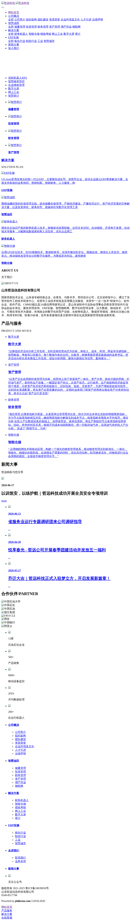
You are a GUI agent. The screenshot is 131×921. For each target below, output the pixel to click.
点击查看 (6, 61)
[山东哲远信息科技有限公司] (65, 3)
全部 (11, 19)
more (4, 500)
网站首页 (13, 12)
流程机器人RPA (17, 77)
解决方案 (7, 160)
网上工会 (13, 92)
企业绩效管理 (16, 85)
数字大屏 (13, 88)
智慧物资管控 (16, 81)
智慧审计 (13, 95)
